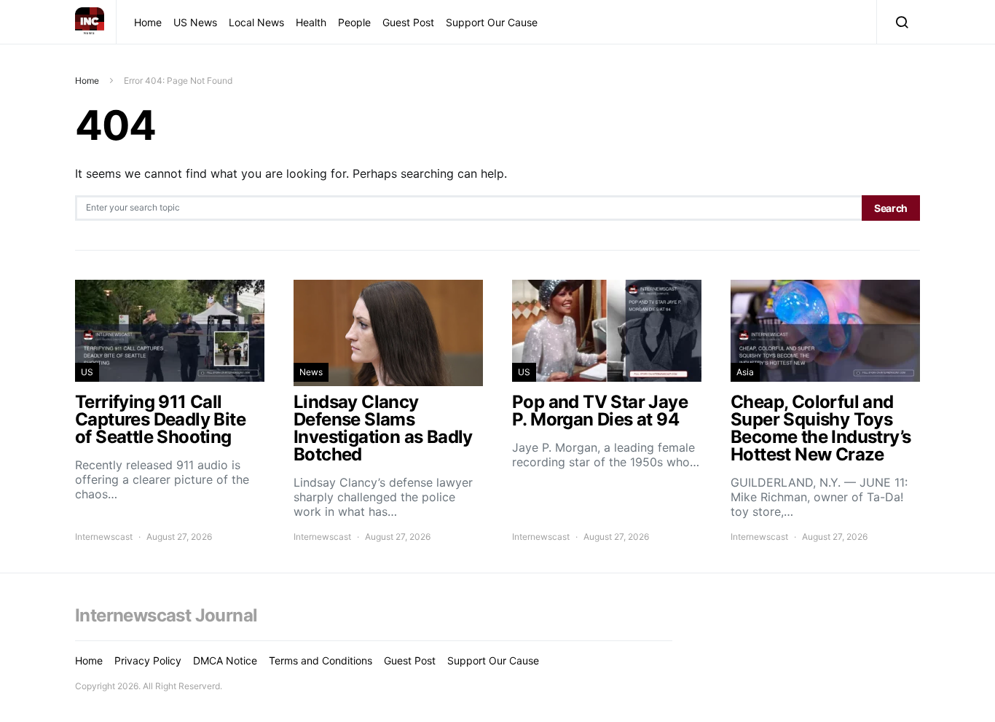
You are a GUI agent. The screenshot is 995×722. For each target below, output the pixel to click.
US (87, 371)
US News (195, 22)
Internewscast (104, 536)
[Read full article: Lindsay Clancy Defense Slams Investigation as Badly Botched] (388, 412)
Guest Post (408, 22)
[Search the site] (898, 22)
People (354, 22)
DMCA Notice (225, 660)
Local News (256, 22)
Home (148, 22)
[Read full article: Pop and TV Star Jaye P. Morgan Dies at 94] (606, 412)
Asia (745, 371)
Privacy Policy (147, 660)
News (311, 371)
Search (891, 208)
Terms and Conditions (320, 660)
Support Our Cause (492, 22)
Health (311, 22)
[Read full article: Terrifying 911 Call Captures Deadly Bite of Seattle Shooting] (169, 412)
